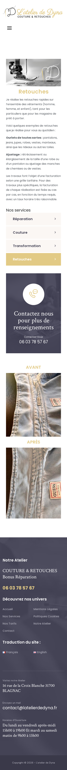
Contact (8, 631)
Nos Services (11, 616)
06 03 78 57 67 (33, 342)
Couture (20, 232)
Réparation (23, 219)
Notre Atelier (42, 624)
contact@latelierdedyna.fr (30, 708)
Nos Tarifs (9, 624)
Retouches (22, 259)
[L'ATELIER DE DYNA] (33, 11)
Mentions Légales (46, 609)
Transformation (27, 245)
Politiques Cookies (46, 616)
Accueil (8, 609)
